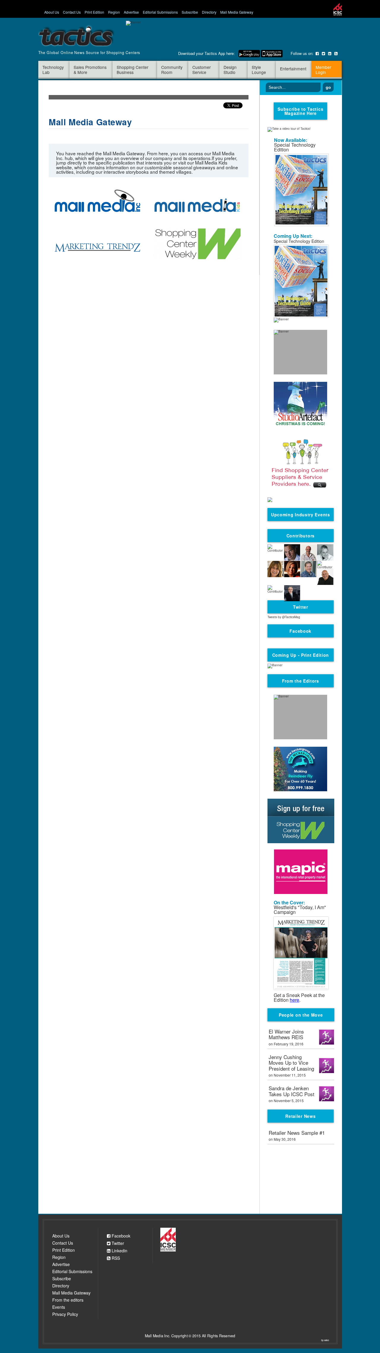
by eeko (325, 1340)
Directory (209, 12)
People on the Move (301, 1015)
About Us (51, 12)
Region (114, 12)
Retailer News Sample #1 (297, 1133)
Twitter (117, 1243)
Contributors (300, 536)
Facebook (120, 1236)
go (328, 87)
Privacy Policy (65, 1314)
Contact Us (72, 12)
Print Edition (94, 12)
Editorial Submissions (160, 12)
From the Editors (300, 681)
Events (58, 1307)
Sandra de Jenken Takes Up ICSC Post (291, 1091)
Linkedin (118, 1250)
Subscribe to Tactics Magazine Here (300, 111)
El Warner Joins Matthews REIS (286, 1034)
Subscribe (190, 12)
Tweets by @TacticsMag (283, 617)
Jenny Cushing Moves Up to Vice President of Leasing (291, 1063)
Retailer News (300, 1116)
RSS (115, 1258)
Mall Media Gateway (236, 12)
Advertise (131, 12)
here (294, 999)
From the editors (67, 1300)
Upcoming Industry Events (300, 515)
